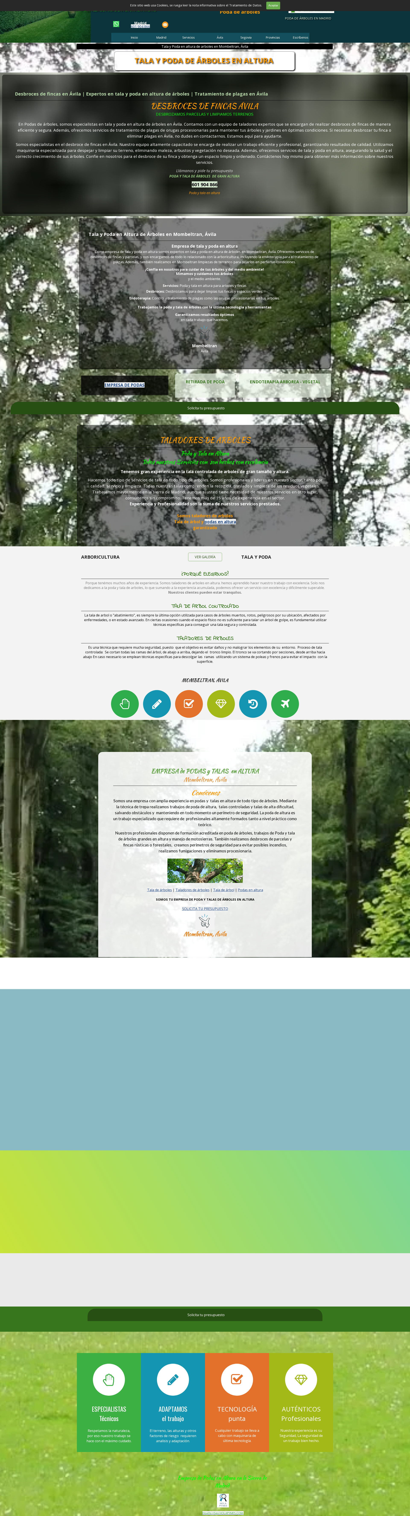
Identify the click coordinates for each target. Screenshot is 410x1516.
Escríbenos (300, 37)
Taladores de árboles (192, 890)
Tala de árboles (159, 890)
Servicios (188, 37)
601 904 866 (140, 26)
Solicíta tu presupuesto (206, 408)
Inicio (134, 37)
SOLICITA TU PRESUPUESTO (205, 908)
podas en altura (220, 521)
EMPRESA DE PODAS (124, 385)
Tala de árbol (223, 890)
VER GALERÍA (205, 557)
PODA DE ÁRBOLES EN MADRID (308, 18)
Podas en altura (250, 890)
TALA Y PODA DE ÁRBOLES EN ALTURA (204, 60)
